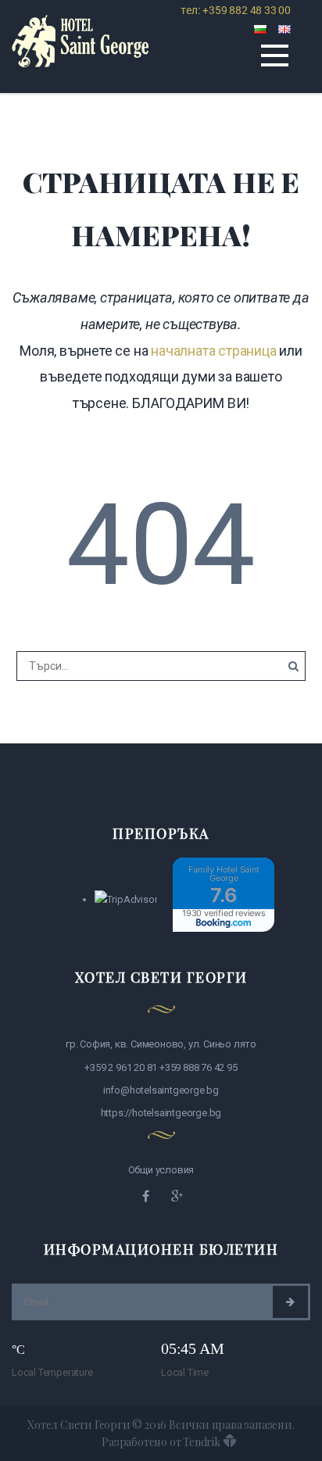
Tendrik (201, 1441)
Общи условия (161, 1170)
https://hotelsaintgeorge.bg (161, 1113)
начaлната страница (213, 350)
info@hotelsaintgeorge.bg (161, 1090)
